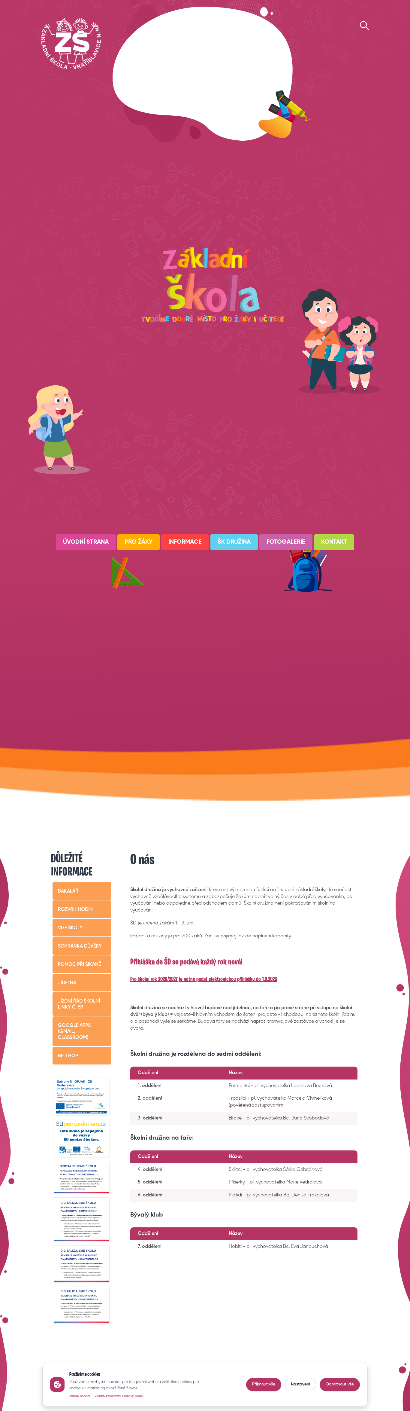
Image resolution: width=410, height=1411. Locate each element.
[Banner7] (82, 1304)
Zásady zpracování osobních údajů (119, 1395)
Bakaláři (69, 891)
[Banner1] (82, 1097)
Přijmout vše (263, 1384)
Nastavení (300, 1384)
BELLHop (68, 1056)
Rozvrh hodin (75, 909)
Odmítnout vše (340, 1384)
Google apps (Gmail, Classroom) (74, 1031)
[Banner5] (82, 1219)
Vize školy (70, 928)
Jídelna (67, 983)
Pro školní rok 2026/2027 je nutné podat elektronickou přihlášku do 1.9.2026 (203, 979)
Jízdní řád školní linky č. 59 (79, 1004)
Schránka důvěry (80, 946)
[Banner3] (82, 1138)
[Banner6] (82, 1263)
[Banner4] (82, 1177)
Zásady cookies (80, 1395)
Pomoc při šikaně (79, 964)
